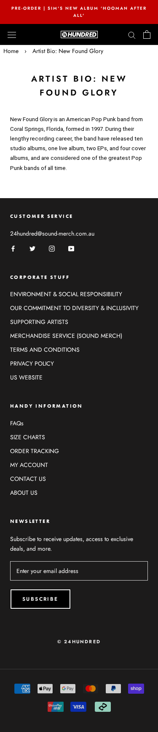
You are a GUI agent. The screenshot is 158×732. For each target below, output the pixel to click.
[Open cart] (146, 34)
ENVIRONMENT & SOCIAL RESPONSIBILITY (66, 294)
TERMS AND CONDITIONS (45, 349)
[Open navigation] (12, 34)
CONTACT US (28, 479)
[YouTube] (71, 248)
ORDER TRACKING (34, 451)
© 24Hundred (79, 641)
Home (11, 51)
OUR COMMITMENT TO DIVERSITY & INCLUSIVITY (74, 308)
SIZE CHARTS (27, 437)
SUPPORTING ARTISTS (39, 322)
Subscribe (40, 599)
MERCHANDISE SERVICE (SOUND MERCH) (66, 336)
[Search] (132, 34)
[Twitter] (32, 248)
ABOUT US (23, 492)
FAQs (17, 423)
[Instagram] (52, 248)
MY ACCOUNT (29, 465)
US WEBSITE (26, 377)
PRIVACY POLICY (32, 363)
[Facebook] (13, 248)
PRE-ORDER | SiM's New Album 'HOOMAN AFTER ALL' (79, 12)
